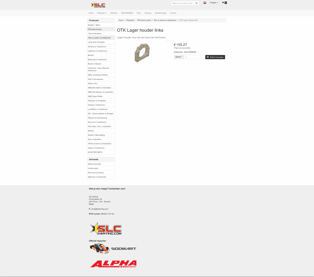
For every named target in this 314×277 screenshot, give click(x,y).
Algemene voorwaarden (97, 177)
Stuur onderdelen (94, 139)
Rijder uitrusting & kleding (98, 75)
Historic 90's (92, 83)
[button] (205, 2)
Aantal (178, 57)
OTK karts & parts (95, 29)
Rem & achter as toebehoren (99, 37)
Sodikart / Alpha (94, 25)
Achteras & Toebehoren (97, 46)
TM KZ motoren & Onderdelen (99, 143)
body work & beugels (96, 42)
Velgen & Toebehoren (96, 148)
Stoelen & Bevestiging (96, 135)
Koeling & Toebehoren (96, 105)
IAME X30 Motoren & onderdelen (100, 92)
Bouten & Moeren (94, 63)
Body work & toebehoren (97, 59)
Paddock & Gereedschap (97, 118)
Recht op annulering (96, 172)
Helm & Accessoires (95, 79)
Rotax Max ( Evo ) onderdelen (99, 126)
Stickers (91, 130)
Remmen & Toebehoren (97, 122)
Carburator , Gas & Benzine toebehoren (98, 69)
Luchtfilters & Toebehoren (98, 109)
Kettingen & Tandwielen (97, 100)
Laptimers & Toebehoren (97, 51)
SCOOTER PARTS (95, 152)
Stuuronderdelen (94, 33)
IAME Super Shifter (95, 96)
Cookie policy (93, 168)
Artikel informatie (94, 164)
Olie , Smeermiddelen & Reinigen (101, 113)
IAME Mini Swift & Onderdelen (99, 87)
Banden (91, 55)
